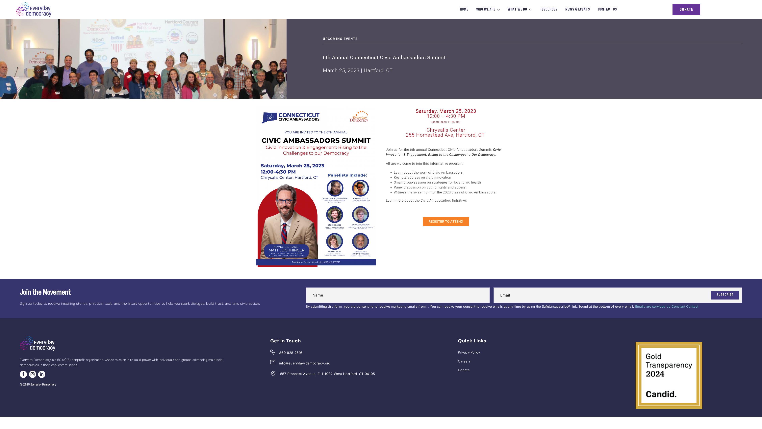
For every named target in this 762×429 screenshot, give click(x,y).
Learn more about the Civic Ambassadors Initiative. (426, 200)
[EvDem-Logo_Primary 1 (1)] (34, 3)
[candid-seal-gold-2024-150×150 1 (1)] (669, 343)
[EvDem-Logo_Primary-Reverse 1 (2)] (38, 337)
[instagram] (32, 374)
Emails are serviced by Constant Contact (666, 306)
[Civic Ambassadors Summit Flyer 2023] (316, 108)
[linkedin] (41, 374)
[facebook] (23, 374)
